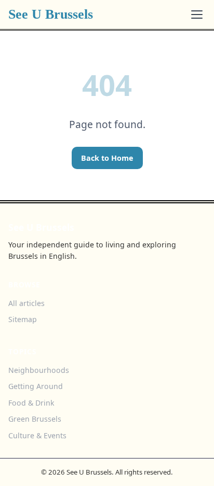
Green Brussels (34, 419)
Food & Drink (31, 403)
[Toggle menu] (197, 14)
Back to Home (107, 158)
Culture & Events (37, 435)
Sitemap (22, 319)
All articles (26, 303)
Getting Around (35, 386)
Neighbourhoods (38, 370)
